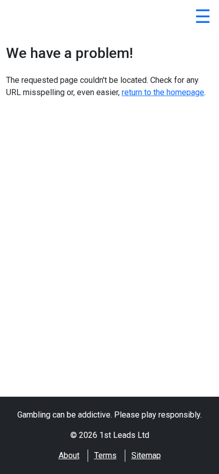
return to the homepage (163, 92)
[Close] (203, 18)
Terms (105, 455)
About (69, 455)
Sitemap (146, 455)
